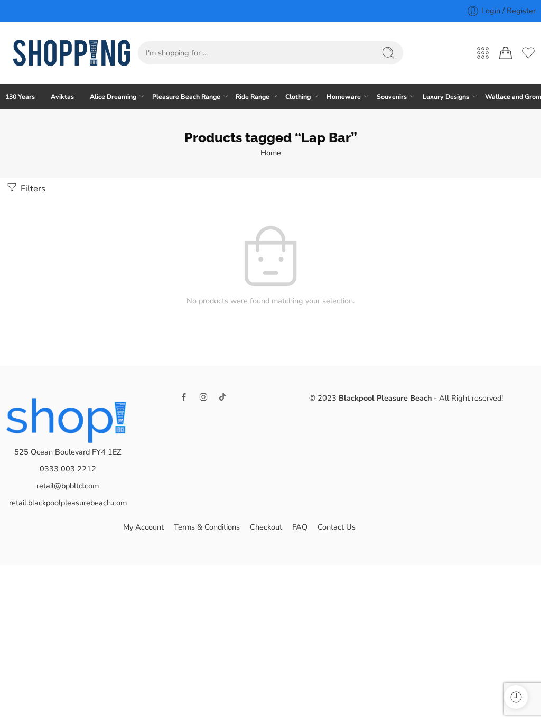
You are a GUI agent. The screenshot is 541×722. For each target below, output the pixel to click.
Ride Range (252, 96)
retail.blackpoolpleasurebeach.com (68, 502)
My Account (143, 527)
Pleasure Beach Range (186, 96)
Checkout (266, 527)
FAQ (299, 527)
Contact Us (337, 527)
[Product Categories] (482, 52)
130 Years (20, 96)
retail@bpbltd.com (67, 485)
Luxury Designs (446, 96)
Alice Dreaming (113, 96)
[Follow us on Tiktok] (222, 397)
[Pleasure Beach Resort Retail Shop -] (71, 53)
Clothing (298, 96)
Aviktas (62, 96)
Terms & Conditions (207, 527)
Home (270, 152)
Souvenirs (392, 96)
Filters (31, 188)
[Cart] (505, 52)
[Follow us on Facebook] (184, 397)
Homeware (344, 96)
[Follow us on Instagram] (203, 397)
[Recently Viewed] (516, 697)
